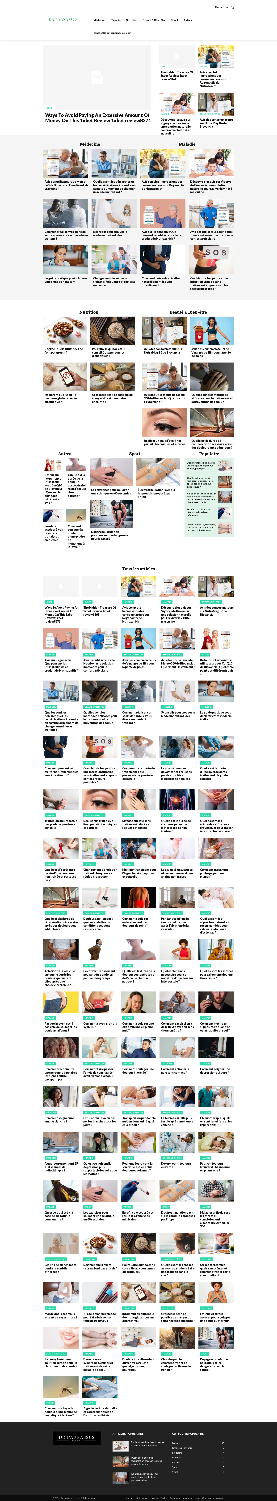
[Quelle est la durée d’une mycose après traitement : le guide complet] (216, 747)
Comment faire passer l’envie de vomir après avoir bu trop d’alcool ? (98, 1072)
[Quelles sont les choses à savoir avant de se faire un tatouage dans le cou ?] (177, 1243)
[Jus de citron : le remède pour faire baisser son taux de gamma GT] (99, 1292)
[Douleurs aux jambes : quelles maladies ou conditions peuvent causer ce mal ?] (99, 897)
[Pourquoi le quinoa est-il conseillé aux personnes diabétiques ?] (112, 331)
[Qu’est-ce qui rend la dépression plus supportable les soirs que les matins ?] (99, 1142)
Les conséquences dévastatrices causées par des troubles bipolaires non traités (176, 773)
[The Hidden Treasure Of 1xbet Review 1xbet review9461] (177, 56)
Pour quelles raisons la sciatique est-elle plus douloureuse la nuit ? (137, 1167)
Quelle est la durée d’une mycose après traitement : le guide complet (214, 773)
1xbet (48, 108)
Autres (205, 654)
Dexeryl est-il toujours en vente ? (176, 1165)
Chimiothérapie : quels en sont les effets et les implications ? (216, 1121)
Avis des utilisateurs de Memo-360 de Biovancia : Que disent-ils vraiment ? (66, 185)
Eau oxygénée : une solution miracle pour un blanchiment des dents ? (61, 1363)
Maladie (204, 66)
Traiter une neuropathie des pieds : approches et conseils (61, 824)
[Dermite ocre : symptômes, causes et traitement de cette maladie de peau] (225, 528)
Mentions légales (159, 1498)
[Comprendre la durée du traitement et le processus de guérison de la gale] (138, 747)
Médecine (51, 707)
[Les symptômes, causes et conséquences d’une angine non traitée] (177, 848)
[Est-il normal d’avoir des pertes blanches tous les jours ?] (99, 1096)
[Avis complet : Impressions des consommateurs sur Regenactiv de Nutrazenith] (216, 56)
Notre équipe (142, 1498)
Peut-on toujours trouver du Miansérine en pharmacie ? (215, 1167)
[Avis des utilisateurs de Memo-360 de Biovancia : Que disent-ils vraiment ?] (65, 163)
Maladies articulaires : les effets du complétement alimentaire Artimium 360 (215, 1219)
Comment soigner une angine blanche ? (60, 1119)
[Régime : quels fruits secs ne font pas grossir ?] (65, 331)
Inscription (187, 1498)
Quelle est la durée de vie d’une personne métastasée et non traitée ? (176, 826)
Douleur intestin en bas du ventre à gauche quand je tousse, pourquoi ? (201, 465)
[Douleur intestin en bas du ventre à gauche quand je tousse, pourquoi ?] (225, 467)
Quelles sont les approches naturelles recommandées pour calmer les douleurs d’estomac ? (214, 925)
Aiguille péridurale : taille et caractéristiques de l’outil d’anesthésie (100, 1412)
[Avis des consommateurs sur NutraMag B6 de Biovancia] (216, 104)
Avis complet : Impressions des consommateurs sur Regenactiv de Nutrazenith (213, 79)
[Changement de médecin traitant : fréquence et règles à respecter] (114, 259)
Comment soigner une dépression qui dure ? (215, 1070)
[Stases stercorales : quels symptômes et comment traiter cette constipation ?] (216, 1243)
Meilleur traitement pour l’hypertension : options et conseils (139, 873)
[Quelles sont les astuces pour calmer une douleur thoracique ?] (216, 949)
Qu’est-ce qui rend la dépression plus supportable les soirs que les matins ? (100, 1169)
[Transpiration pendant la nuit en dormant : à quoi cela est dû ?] (138, 1096)
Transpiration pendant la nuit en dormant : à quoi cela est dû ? (139, 1121)
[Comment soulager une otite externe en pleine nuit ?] (138, 1002)
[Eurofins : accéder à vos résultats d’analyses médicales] (53, 515)
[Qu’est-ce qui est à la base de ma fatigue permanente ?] (61, 1191)
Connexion (175, 1498)
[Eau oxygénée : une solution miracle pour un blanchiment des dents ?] (61, 1338)
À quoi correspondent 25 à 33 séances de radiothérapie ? (61, 1167)
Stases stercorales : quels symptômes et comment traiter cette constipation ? (215, 1270)
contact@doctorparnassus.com (209, 1498)
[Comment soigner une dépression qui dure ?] (216, 1047)
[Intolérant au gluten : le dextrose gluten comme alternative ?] (65, 377)
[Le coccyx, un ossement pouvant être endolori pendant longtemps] (99, 949)
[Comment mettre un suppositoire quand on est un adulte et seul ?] (216, 1002)
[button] (224, 7)
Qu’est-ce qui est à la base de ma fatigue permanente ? (59, 1216)
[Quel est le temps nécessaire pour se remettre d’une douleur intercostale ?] (177, 949)
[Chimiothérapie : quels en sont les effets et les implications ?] (216, 1096)
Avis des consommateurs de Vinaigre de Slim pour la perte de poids (211, 352)
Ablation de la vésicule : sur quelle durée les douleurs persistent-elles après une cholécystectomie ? (201, 498)
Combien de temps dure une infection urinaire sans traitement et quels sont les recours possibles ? (209, 283)
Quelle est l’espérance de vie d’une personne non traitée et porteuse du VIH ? (60, 875)
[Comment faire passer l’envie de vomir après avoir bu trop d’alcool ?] (99, 1047)
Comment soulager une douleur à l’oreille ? (138, 1070)
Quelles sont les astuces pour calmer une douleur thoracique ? (216, 974)
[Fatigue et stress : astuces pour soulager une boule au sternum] (216, 1292)
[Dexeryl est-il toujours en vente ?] (177, 1142)
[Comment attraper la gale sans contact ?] (177, 1047)
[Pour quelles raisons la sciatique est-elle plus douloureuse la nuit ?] (138, 1142)
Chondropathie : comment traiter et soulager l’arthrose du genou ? (176, 1364)
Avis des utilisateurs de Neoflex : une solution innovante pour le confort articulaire (211, 235)
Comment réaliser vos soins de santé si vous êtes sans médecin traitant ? (66, 235)
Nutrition (90, 1259)
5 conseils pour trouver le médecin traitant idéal (110, 233)
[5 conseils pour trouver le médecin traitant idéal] (114, 213)
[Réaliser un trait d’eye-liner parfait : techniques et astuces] (164, 422)
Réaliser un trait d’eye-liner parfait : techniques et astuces (164, 442)
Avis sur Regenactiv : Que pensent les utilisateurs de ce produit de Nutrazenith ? (162, 235)
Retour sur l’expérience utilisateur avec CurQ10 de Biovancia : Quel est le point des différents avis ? (53, 488)
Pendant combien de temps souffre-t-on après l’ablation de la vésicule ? (175, 924)
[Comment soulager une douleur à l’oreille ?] (138, 1047)
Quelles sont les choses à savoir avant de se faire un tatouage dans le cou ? (178, 1270)
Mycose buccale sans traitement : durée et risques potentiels (136, 824)
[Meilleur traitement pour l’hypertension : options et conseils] (138, 848)
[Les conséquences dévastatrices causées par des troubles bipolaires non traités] (177, 747)
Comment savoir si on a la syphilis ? (100, 1025)
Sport (88, 1207)
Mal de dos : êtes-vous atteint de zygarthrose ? (61, 1315)
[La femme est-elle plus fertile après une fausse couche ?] (177, 1096)
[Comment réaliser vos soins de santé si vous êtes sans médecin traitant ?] (65, 213)
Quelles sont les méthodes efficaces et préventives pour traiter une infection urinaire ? (216, 826)
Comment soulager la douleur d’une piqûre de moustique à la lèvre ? (76, 536)
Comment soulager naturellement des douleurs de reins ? (135, 922)
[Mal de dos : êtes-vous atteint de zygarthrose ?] (61, 1292)
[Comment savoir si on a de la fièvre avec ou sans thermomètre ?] (177, 1002)
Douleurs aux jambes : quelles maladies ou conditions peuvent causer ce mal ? (98, 924)
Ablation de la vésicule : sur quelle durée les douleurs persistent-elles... (144, 1477)
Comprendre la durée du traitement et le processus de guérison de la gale (138, 773)
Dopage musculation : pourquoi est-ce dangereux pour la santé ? (109, 535)
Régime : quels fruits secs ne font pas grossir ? (64, 350)
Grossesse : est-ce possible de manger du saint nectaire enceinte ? (112, 398)
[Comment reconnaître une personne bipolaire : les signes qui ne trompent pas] (61, 1047)
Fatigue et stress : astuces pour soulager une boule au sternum (215, 1317)
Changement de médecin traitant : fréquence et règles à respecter (114, 282)
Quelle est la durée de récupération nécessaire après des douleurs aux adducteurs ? (212, 444)
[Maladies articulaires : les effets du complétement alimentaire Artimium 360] (216, 1191)
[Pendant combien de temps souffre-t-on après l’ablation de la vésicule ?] (177, 897)
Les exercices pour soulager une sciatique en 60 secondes (111, 491)
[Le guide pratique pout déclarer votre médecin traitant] (65, 259)
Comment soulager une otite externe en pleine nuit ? (138, 1027)
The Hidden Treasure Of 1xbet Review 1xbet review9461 (176, 75)
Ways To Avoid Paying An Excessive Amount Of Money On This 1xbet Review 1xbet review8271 (98, 117)
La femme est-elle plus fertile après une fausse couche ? (177, 1121)
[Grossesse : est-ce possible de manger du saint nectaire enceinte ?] (112, 377)
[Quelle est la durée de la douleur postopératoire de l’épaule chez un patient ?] (76, 464)
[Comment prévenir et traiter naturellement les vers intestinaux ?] (162, 259)
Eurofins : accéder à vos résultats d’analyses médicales (54, 533)
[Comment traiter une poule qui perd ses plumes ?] (216, 848)
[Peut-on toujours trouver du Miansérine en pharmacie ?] (216, 1142)
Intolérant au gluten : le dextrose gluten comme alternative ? (61, 398)
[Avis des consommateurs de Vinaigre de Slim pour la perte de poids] (212, 331)
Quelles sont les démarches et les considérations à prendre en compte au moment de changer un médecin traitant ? (114, 187)
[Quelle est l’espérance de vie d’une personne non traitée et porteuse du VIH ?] (61, 848)
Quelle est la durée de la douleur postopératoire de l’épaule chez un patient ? (77, 485)
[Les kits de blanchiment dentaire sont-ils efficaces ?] (61, 1243)
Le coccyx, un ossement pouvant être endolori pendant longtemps (99, 974)
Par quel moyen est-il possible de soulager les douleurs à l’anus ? (61, 1027)
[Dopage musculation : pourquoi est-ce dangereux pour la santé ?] (111, 514)
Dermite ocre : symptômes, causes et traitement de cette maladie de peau (201, 527)
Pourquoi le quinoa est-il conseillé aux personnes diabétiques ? (108, 352)
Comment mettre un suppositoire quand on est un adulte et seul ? (215, 1027)
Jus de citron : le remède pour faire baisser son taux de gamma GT (99, 1317)
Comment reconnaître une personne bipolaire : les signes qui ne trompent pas (61, 1074)
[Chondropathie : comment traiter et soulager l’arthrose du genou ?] (177, 1338)
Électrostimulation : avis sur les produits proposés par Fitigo (156, 493)
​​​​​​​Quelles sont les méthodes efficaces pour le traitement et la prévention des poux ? (212, 398)
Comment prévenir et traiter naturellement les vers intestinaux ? (161, 282)
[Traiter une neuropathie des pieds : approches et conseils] (61, 799)
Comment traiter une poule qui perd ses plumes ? (214, 873)
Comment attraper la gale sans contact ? (175, 1070)
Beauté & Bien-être (210, 114)
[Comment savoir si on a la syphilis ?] (99, 1002)
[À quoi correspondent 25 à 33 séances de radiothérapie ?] (61, 1142)
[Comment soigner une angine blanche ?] (61, 1096)
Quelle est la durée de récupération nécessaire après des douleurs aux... (146, 1460)
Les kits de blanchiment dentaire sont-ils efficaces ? (60, 1268)
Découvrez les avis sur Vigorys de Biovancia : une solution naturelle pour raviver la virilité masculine (175, 126)
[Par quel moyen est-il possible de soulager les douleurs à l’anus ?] (61, 1002)
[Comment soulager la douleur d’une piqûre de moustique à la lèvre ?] (76, 515)
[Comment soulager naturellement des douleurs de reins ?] (138, 897)
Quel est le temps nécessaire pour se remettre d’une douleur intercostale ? (177, 976)
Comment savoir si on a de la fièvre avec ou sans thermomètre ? (177, 1027)
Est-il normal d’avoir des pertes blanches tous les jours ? (99, 1121)
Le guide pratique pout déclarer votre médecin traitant (66, 280)
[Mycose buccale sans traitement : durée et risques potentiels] (138, 799)
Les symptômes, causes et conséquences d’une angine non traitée (177, 873)
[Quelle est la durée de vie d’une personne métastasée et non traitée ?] (177, 799)
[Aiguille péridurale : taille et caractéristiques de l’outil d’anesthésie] (99, 1387)
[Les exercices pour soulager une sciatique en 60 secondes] (111, 472)
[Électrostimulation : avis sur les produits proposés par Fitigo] (158, 472)
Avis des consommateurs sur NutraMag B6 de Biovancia (216, 123)
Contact (129, 1498)
